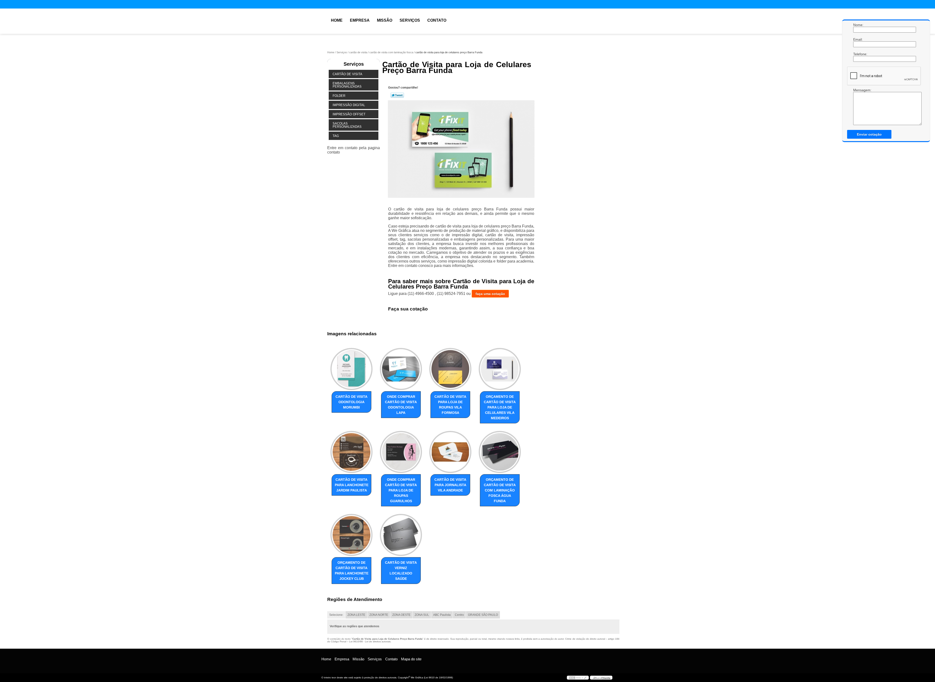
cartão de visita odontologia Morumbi (351, 402)
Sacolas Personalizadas (347, 125)
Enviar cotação (869, 134)
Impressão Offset (349, 114)
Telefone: (858, 54)
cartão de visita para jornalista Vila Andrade (450, 485)
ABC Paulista (442, 615)
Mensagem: (858, 106)
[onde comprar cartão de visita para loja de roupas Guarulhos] (401, 452)
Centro (459, 615)
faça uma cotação (490, 294)
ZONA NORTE (378, 615)
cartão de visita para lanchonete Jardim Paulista (351, 485)
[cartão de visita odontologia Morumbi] (351, 369)
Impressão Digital (349, 105)
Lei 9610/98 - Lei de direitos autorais (370, 641)
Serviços (410, 20)
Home (337, 20)
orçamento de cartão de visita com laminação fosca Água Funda (500, 490)
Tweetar (397, 95)
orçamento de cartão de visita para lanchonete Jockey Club (351, 571)
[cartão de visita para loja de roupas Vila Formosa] (450, 369)
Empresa (360, 20)
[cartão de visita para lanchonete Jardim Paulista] (351, 452)
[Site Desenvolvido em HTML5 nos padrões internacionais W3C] (578, 678)
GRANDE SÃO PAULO (483, 615)
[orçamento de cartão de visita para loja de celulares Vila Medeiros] (500, 369)
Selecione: (336, 615)
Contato (436, 20)
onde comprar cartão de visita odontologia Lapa (401, 405)
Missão (384, 20)
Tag (336, 136)
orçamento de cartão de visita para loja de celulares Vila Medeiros (500, 407)
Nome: (858, 25)
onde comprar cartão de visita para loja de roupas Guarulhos (401, 490)
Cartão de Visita (347, 74)
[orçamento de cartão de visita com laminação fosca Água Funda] (500, 452)
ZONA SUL (422, 615)
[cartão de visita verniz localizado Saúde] (401, 535)
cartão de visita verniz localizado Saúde (401, 571)
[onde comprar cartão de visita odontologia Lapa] (401, 369)
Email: (858, 39)
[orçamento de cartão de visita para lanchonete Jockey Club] (351, 535)
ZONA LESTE (356, 615)
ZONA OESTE (401, 615)
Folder (339, 96)
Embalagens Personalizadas (347, 85)
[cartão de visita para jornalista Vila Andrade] (450, 452)
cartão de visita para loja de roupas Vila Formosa (450, 405)
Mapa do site (411, 659)
